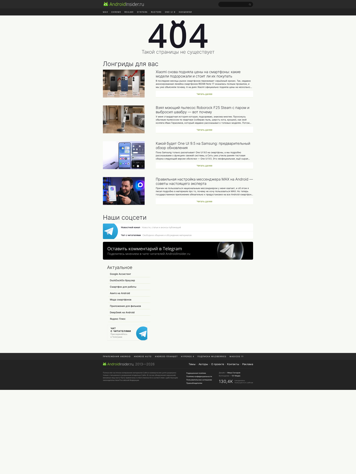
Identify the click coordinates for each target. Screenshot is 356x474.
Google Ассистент (120, 274)
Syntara (142, 12)
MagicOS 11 (236, 356)
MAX (105, 12)
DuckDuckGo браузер (122, 280)
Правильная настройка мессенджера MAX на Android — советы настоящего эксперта (204, 181)
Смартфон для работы (123, 286)
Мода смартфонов (120, 299)
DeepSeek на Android (122, 312)
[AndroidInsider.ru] (123, 4)
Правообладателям (194, 383)
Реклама (247, 364)
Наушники (185, 12)
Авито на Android (120, 293)
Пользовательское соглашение (199, 380)
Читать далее (204, 94)
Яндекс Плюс (118, 318)
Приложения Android (117, 356)
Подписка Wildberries (211, 356)
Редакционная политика (196, 373)
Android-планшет (166, 356)
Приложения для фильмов (125, 306)
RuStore (156, 12)
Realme (129, 12)
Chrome (116, 12)
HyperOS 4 (187, 356)
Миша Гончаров (233, 373)
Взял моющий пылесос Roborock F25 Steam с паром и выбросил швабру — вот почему (202, 109)
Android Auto (143, 356)
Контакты (233, 364)
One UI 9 (170, 12)
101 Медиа (236, 376)
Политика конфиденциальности (199, 376)
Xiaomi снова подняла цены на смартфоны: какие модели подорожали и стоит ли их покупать (198, 74)
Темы (192, 364)
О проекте (217, 364)
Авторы (203, 364)
